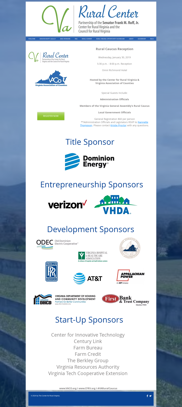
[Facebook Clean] (147, 396)
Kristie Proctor (118, 125)
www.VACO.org (67, 388)
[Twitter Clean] (150, 396)
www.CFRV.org (87, 388)
